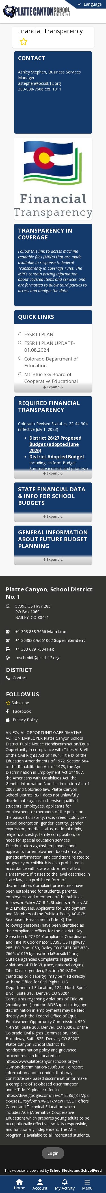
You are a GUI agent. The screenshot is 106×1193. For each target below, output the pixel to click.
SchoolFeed (91, 1170)
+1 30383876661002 (34, 640)
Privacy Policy (25, 719)
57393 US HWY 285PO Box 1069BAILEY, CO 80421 (33, 611)
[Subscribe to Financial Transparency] (23, 42)
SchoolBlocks (61, 1170)
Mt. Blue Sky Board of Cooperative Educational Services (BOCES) (51, 381)
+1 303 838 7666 (30, 631)
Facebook (22, 711)
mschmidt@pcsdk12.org (37, 657)
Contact (20, 677)
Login (53, 1153)
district (19, 670)
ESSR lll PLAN (38, 334)
